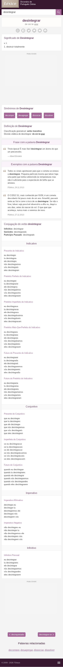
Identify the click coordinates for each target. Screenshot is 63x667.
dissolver (49, 115)
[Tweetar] (29, 31)
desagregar (23, 115)
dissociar (37, 115)
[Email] (40, 31)
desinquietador (17, 634)
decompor (9, 115)
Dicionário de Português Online (28, 3)
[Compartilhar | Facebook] (23, 31)
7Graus (17, 663)
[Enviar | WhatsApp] (18, 31)
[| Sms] (34, 31)
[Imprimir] (45, 31)
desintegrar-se (45, 634)
